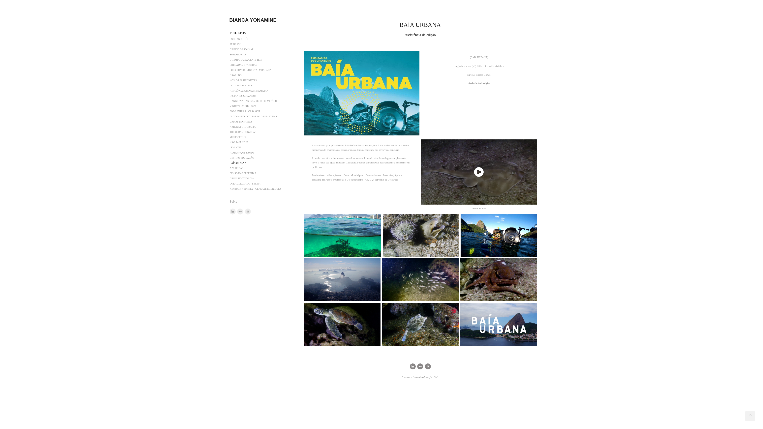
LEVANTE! (235, 147)
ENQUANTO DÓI (239, 39)
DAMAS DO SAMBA (241, 121)
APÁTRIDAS (236, 168)
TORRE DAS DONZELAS (243, 132)
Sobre (233, 201)
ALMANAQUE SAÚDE (242, 152)
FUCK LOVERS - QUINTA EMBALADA (250, 70)
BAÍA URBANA (238, 163)
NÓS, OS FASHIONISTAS (243, 80)
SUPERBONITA (238, 54)
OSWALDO (236, 75)
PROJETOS (238, 33)
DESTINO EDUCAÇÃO (242, 158)
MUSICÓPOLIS (238, 137)
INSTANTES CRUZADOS (243, 96)
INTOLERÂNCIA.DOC (241, 85)
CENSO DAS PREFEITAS (243, 173)
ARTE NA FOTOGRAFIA (243, 127)
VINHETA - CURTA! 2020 (243, 106)
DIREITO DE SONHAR (242, 49)
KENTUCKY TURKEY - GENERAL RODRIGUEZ (255, 188)
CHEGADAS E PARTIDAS (243, 65)
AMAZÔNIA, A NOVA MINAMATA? (249, 90)
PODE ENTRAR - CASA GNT (245, 111)
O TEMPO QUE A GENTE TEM (246, 59)
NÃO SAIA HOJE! (239, 142)
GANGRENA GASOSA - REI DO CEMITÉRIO (253, 101)
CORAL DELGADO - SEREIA (245, 183)
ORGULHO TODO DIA (242, 178)
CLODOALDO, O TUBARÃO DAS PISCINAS (253, 116)
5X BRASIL (236, 44)
